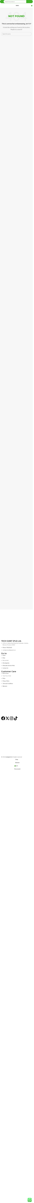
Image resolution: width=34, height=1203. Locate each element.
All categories (6, 751)
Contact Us (5, 756)
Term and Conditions (8, 771)
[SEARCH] (27, 1)
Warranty (5, 774)
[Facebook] (3, 1015)
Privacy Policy (6, 769)
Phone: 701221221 (7, 735)
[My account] (29, 5)
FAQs (4, 766)
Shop (4, 745)
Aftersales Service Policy (9, 753)
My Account (6, 761)
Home (4, 743)
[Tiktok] (16, 1015)
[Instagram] (12, 1015)
